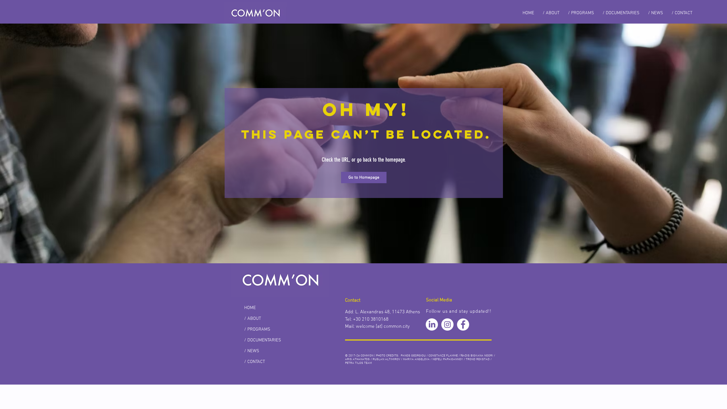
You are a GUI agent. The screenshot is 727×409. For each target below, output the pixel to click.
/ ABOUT (252, 319)
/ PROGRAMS (257, 329)
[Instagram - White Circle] (447, 324)
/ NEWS (251, 351)
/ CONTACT (254, 362)
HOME (250, 308)
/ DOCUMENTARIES (262, 340)
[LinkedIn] (432, 324)
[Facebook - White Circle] (463, 324)
